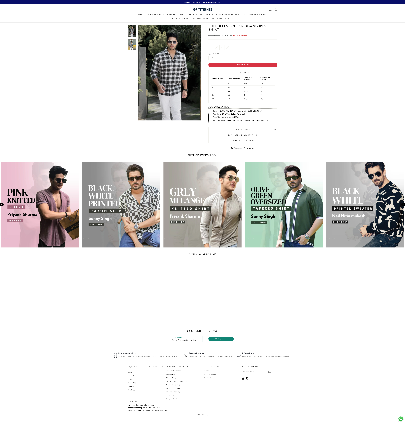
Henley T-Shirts (176, 14)
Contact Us (132, 383)
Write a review (221, 339)
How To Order (209, 378)
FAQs (130, 379)
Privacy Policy (171, 378)
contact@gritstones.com (143, 405)
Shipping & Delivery (173, 392)
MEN (141, 14)
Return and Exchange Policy (176, 381)
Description (243, 130)
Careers (131, 386)
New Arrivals (156, 14)
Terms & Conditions (173, 388)
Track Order (170, 395)
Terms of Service (210, 374)
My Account (170, 374)
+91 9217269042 (152, 407)
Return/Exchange (222, 18)
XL (227, 47)
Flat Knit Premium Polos (231, 14)
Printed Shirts (181, 18)
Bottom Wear (201, 18)
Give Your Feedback (173, 371)
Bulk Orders (132, 390)
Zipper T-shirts (258, 14)
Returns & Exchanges (173, 385)
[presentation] (2, 205)
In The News (132, 376)
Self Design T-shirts (201, 14)
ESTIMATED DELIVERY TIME (243, 135)
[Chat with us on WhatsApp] (401, 419)
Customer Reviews (172, 399)
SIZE (210, 43)
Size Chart (242, 73)
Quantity (214, 54)
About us (131, 372)
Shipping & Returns (242, 140)
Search (206, 371)
